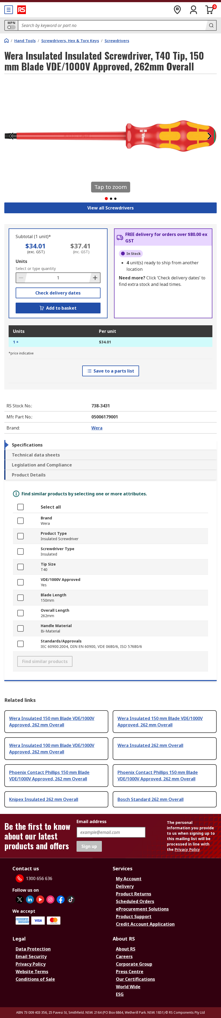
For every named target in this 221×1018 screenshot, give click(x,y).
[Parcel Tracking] (177, 9)
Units (21, 261)
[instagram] (50, 899)
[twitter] (20, 899)
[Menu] (8, 9)
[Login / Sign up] (194, 9)
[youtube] (40, 899)
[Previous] (11, 136)
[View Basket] (210, 9)
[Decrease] (21, 278)
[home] (6, 40)
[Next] (209, 136)
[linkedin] (30, 899)
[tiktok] (71, 899)
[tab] (110, 445)
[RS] (21, 9)
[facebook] (61, 899)
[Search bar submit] (210, 25)
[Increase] (94, 278)
